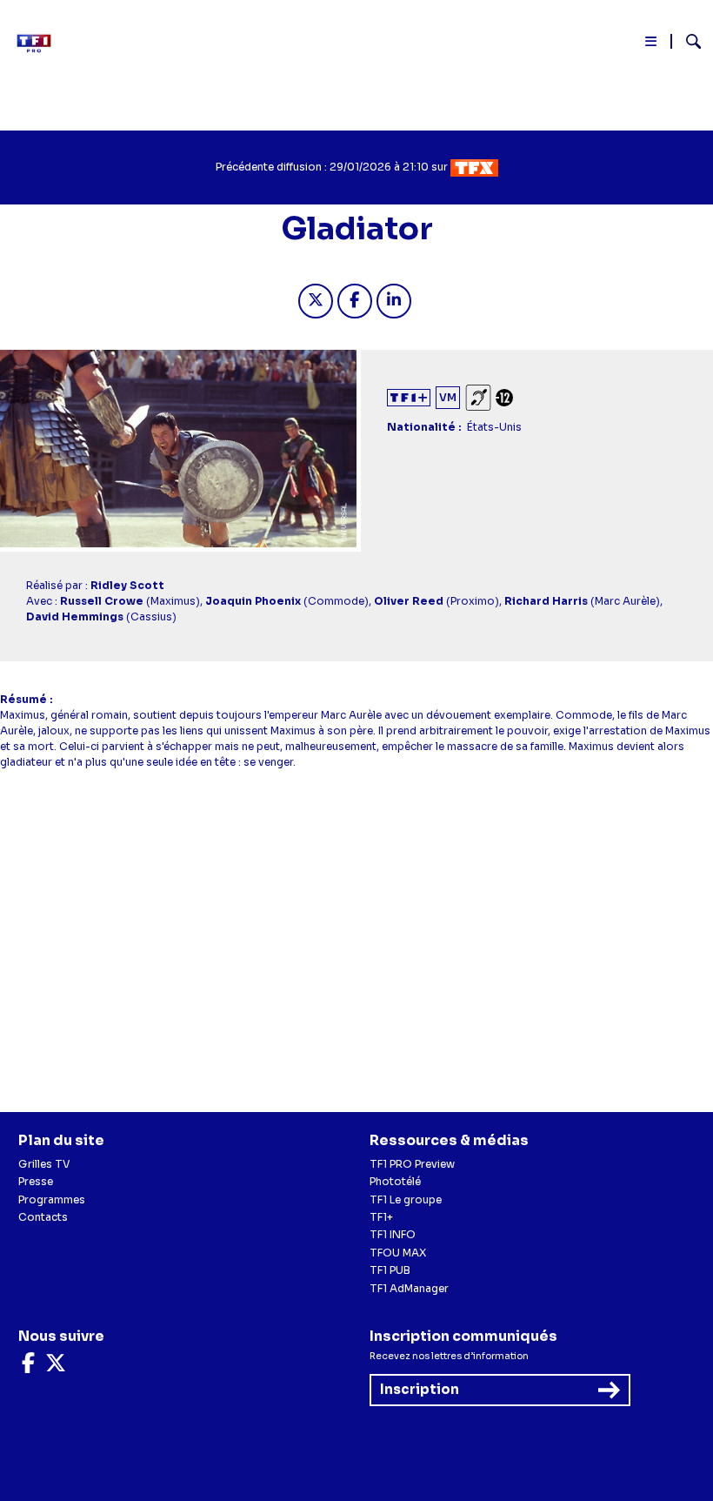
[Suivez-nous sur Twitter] (55, 1366)
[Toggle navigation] (651, 44)
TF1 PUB (390, 1270)
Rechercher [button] (686, 41)
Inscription (419, 1389)
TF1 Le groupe (406, 1199)
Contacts (43, 1216)
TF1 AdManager (409, 1288)
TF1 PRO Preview (412, 1163)
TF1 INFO (393, 1234)
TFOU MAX (398, 1252)
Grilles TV (44, 1163)
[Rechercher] (686, 43)
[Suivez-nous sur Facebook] (28, 1366)
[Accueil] (39, 43)
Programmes (51, 1199)
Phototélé (395, 1181)
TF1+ (381, 1216)
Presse (35, 1181)
